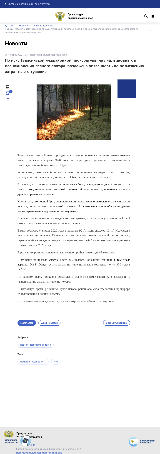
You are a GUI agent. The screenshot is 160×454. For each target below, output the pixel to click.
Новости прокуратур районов (35, 345)
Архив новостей (49, 323)
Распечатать (26, 323)
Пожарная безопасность (33, 361)
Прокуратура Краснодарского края (48, 55)
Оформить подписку (116, 323)
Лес (56, 361)
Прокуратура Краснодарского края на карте (39, 452)
